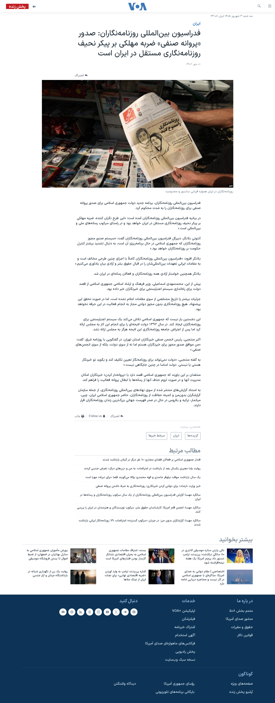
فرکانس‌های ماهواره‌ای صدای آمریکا (170, 643)
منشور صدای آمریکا (239, 619)
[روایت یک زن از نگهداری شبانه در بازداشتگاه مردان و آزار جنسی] (83, 577)
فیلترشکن (188, 619)
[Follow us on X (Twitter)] (116, 612)
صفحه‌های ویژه (242, 683)
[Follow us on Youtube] (107, 612)
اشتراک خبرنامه (184, 627)
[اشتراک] (62, 612)
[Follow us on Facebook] (134, 612)
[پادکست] (71, 612)
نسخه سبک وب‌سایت (180, 659)
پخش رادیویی (185, 651)
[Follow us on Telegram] (125, 612)
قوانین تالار (245, 635)
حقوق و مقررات (242, 627)
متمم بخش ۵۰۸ (241, 610)
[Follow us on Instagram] (98, 612)
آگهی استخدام (185, 635)
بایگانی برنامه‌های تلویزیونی (175, 692)
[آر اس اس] (80, 612)
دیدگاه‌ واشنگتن (125, 683)
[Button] (81, 75)
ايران (197, 24)
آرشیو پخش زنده (241, 692)
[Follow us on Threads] (89, 612)
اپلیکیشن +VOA (183, 610)
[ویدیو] (34, 6)
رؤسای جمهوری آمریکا (179, 683)
